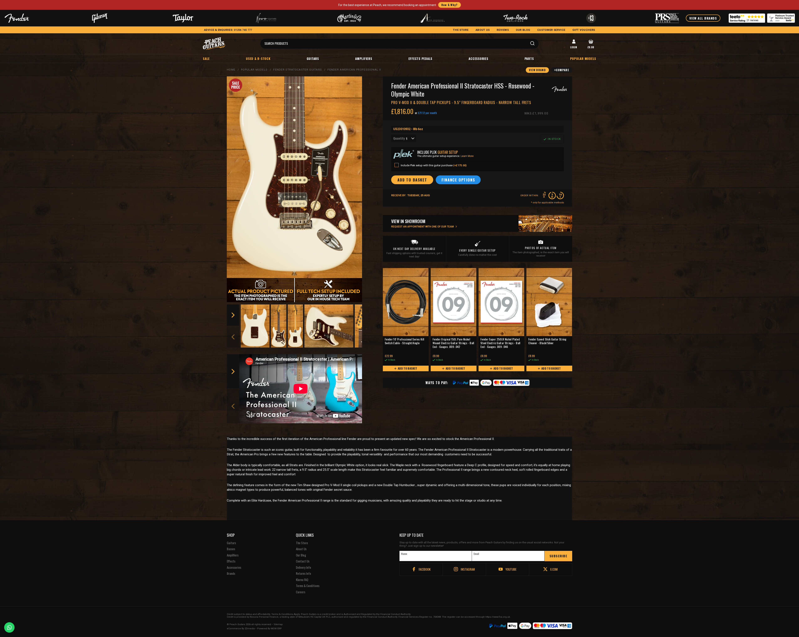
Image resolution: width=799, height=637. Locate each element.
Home (231, 69)
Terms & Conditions (307, 586)
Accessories (478, 58)
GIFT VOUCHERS (583, 29)
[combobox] (403, 138)
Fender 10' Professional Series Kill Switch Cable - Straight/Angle (404, 341)
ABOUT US (482, 29)
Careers (300, 592)
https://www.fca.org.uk (497, 617)
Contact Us (302, 561)
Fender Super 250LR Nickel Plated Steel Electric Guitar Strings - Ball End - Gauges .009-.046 (500, 343)
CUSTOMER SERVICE (551, 29)
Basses (231, 549)
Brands (231, 573)
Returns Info (303, 573)
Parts (529, 58)
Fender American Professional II (354, 69)
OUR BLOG (523, 29)
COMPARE (562, 70)
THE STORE (460, 29)
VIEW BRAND (537, 70)
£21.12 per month (427, 113)
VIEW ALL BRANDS (703, 18)
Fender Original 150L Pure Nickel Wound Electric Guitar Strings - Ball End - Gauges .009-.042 (453, 343)
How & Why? (449, 5)
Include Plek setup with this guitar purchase (433, 165)
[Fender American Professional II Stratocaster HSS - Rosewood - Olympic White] (294, 177)
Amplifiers (363, 58)
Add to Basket (407, 368)
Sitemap (278, 624)
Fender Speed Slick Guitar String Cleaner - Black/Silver (547, 341)
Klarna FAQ (302, 580)
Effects (231, 561)
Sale (206, 58)
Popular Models (254, 69)
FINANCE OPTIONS (458, 180)
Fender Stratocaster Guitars (297, 69)
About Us (301, 549)
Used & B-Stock (258, 58)
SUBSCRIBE (558, 556)
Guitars (313, 58)
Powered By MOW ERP (269, 628)
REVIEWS (503, 29)
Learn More (467, 156)
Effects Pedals (420, 58)
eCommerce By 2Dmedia (241, 628)
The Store (302, 543)
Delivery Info (303, 567)
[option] (255, 326)
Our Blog (301, 555)
